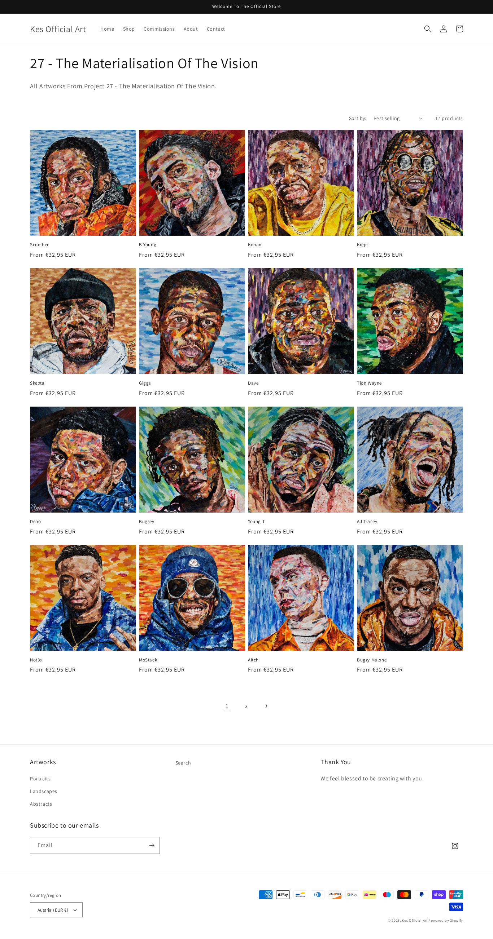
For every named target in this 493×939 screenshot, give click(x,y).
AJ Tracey (367, 521)
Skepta (37, 383)
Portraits (40, 778)
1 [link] (227, 706)
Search (183, 762)
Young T (256, 521)
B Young (147, 245)
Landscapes (43, 791)
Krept (362, 245)
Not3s (36, 660)
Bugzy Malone (372, 660)
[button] (428, 29)
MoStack (148, 660)
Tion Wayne (369, 383)
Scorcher (39, 245)
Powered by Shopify (445, 920)
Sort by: (357, 118)
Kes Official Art (414, 920)
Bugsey (146, 521)
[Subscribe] (152, 845)
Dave (253, 383)
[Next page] (266, 706)
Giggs (145, 383)
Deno (35, 521)
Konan (255, 245)
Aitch (253, 660)
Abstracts (41, 804)
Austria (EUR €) (53, 910)
